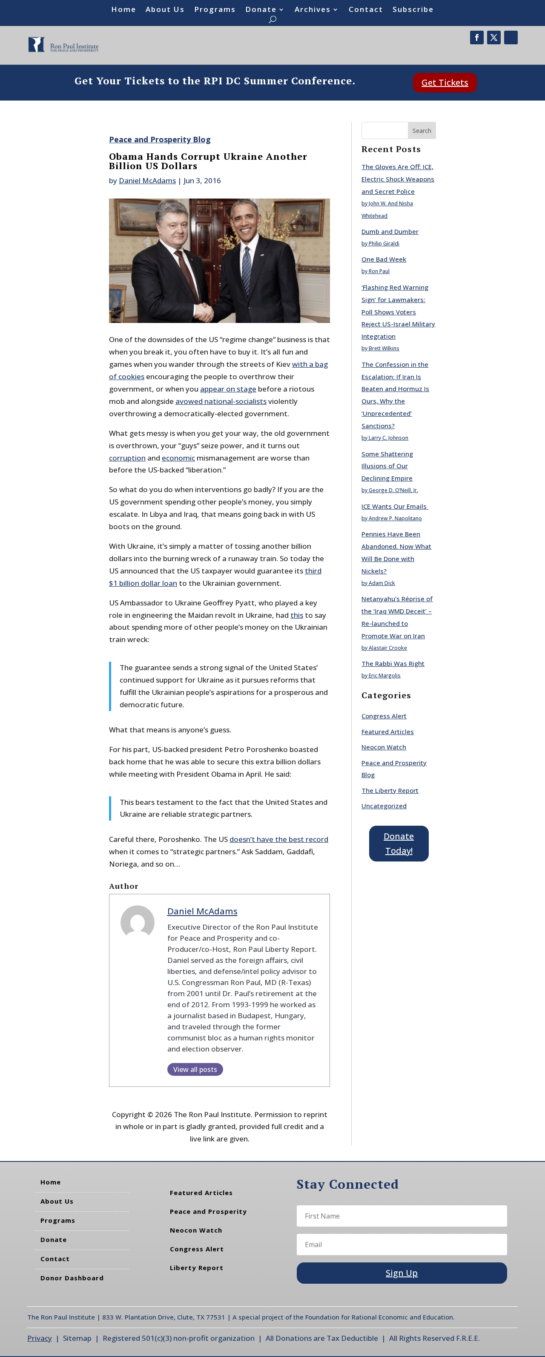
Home (123, 10)
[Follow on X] (494, 37)
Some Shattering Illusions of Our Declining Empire (387, 466)
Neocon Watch (383, 747)
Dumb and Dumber (390, 231)
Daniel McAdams (147, 180)
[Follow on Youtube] (511, 37)
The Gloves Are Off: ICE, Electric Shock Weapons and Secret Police (397, 179)
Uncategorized (384, 805)
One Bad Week (383, 259)
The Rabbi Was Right (393, 663)
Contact (366, 10)
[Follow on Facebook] (477, 37)
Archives (313, 10)
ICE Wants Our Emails (394, 506)
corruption (127, 458)
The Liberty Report (390, 790)
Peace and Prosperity (208, 1211)
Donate (261, 10)
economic (178, 458)
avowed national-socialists (221, 401)
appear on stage (228, 389)
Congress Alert (384, 716)
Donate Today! (399, 843)
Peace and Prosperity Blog (160, 139)
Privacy (39, 1338)
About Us (165, 10)
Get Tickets (445, 82)
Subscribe (413, 10)
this (296, 615)
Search (422, 131)
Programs (215, 10)
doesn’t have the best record (278, 839)
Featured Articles (387, 731)
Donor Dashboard (72, 1277)
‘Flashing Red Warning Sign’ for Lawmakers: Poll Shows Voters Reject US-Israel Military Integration (398, 312)
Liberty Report (197, 1267)
